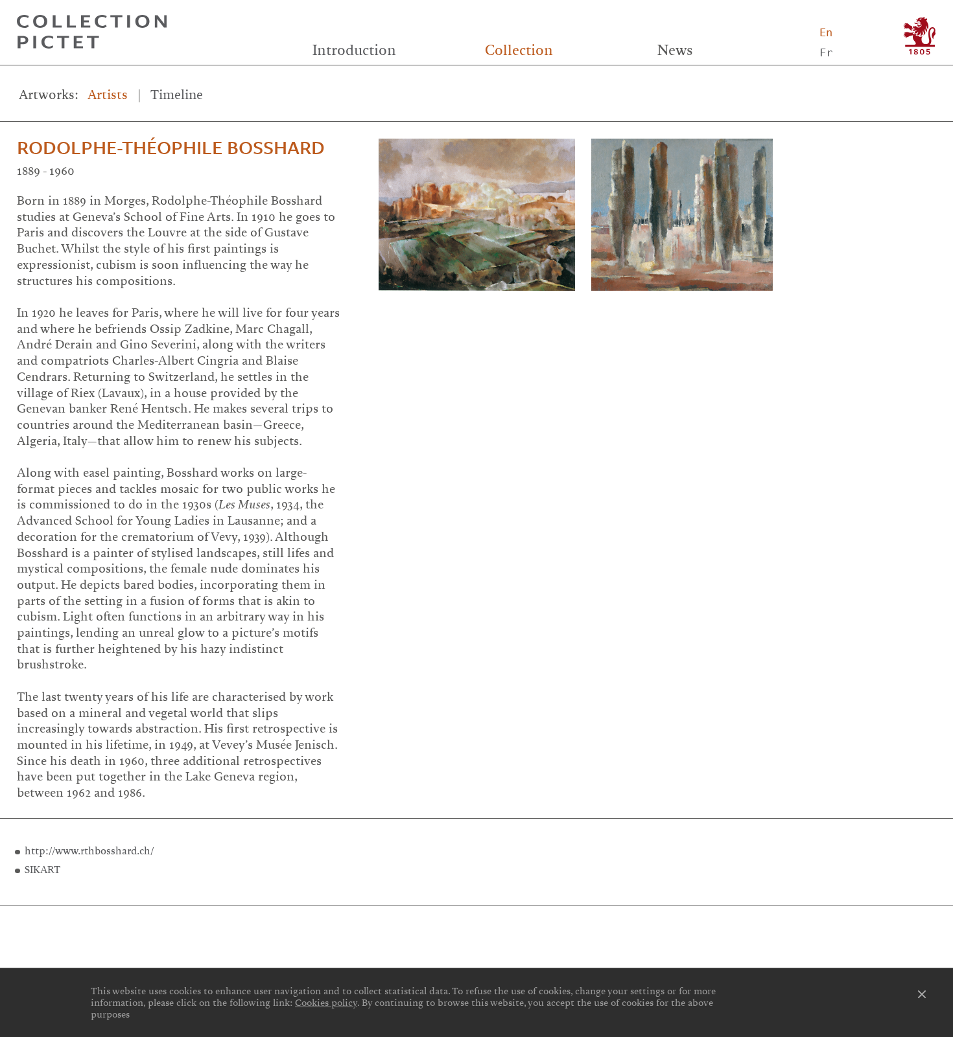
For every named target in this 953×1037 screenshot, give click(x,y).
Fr (825, 52)
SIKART (42, 870)
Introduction (354, 50)
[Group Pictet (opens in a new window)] (919, 36)
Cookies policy (326, 1002)
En (825, 32)
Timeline (176, 95)
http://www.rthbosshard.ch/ (89, 851)
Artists (108, 95)
